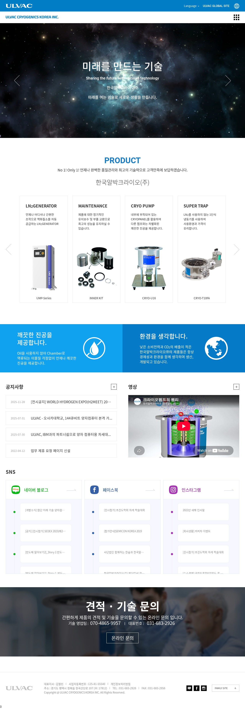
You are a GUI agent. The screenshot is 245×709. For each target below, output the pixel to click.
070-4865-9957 (105, 623)
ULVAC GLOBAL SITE (216, 6)
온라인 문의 (122, 637)
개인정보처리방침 (121, 684)
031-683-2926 (161, 623)
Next (228, 80)
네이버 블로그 (36, 490)
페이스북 (110, 490)
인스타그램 (191, 490)
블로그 (189, 688)
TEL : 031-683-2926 (124, 688)
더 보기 (114, 387)
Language (190, 6)
